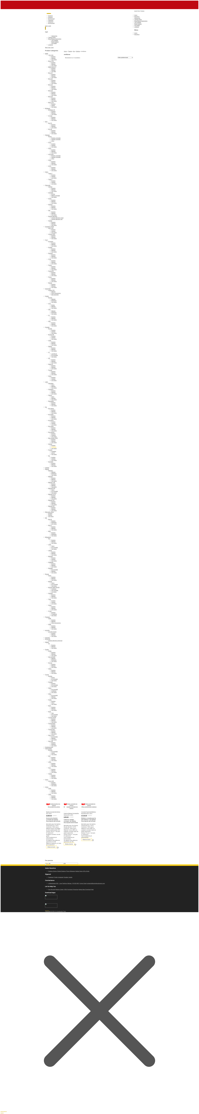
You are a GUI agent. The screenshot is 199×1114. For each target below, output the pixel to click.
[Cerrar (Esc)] (1, 1111)
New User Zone (49, 47)
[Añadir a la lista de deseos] (58, 847)
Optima (78, 51)
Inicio (135, 15)
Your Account (51, 889)
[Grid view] (82, 58)
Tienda (70, 51)
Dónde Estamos (61, 871)
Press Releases (70, 871)
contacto (136, 27)
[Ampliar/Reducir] (6, 1111)
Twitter (56, 877)
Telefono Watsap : (67, 883)
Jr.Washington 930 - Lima (55, 883)
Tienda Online (138, 19)
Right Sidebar (138, 24)
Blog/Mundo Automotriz (140, 21)
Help (92, 889)
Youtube (66, 877)
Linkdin (70, 877)
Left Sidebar (137, 22)
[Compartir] (2, 1111)
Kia (74, 51)
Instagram (60, 877)
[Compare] (47, 850)
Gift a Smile (86, 871)
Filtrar (47, 863)
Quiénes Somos (52, 871)
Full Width (137, 25)
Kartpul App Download (85, 889)
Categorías (137, 18)
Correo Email (83, 883)
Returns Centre (60, 889)
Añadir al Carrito (51, 847)
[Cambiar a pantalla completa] (4, 1111)
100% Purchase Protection (71, 889)
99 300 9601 (75, 883)
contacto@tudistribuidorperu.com (96, 883)
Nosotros (136, 16)
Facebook (51, 877)
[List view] (85, 58)
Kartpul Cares (79, 871)
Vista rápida (47, 853)
